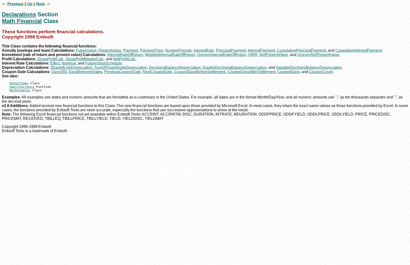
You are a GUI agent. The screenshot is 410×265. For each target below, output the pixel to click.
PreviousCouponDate (122, 72)
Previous (15, 4)
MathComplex (19, 90)
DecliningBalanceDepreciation (175, 67)
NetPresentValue (273, 55)
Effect (55, 63)
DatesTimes (18, 83)
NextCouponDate (157, 72)
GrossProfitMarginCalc (85, 59)
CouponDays (288, 72)
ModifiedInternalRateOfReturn (170, 55)
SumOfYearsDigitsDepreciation (120, 67)
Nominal (69, 63)
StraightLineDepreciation (72, 67)
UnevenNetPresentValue (318, 55)
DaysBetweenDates (85, 72)
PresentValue (109, 50)
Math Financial (22, 21)
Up (30, 4)
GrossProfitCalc (50, 59)
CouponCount (321, 72)
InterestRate (204, 50)
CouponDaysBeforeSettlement (199, 72)
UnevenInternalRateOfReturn (221, 55)
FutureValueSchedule (103, 63)
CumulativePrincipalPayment (301, 50)
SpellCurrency (21, 86)
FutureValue (86, 50)
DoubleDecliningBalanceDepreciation (235, 67)
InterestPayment (261, 50)
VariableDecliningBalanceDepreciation (309, 67)
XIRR (252, 55)
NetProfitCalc (124, 59)
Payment (130, 50)
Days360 (59, 72)
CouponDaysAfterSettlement (251, 72)
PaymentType (151, 50)
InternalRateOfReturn (125, 55)
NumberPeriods (178, 50)
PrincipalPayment (231, 50)
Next (40, 4)
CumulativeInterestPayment (358, 50)
